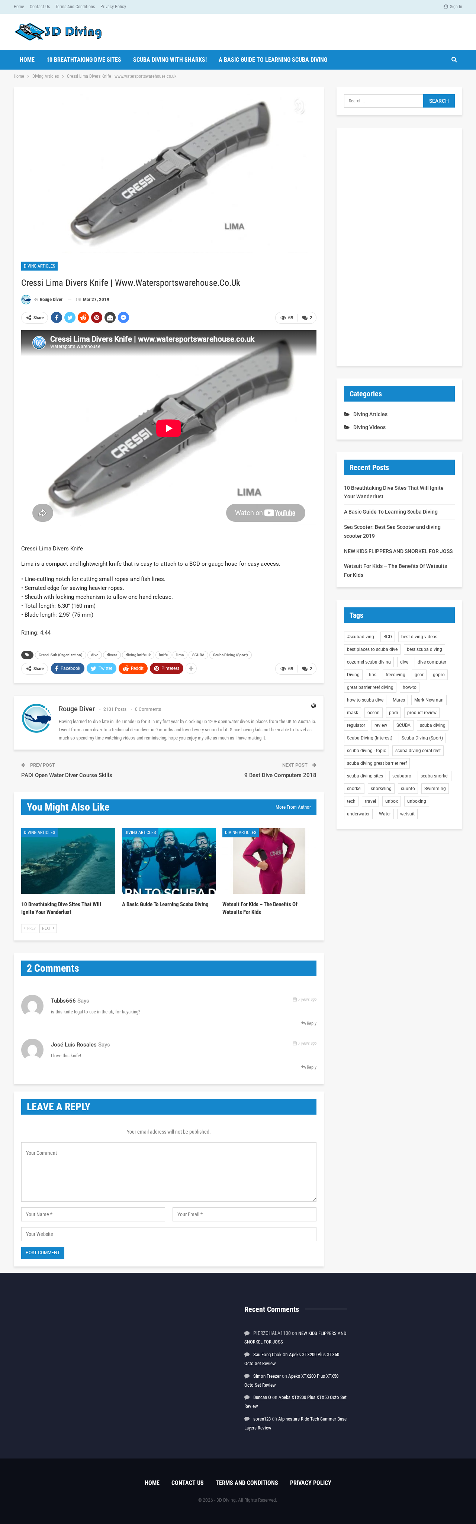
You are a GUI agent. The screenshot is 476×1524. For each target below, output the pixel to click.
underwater (358, 814)
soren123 (262, 1419)
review (380, 725)
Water (385, 814)
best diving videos (419, 636)
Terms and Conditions (75, 6)
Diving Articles (39, 266)
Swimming (435, 788)
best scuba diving (424, 649)
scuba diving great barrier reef (377, 763)
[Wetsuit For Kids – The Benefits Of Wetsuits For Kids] (269, 861)
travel (370, 801)
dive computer (432, 662)
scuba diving (433, 725)
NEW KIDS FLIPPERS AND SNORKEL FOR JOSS (398, 551)
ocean (373, 712)
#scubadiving (360, 636)
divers (112, 655)
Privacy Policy (113, 6)
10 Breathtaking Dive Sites (83, 59)
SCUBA (198, 655)
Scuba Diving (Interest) (369, 738)
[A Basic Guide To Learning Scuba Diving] (169, 861)
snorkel (354, 788)
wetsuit (407, 814)
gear (419, 674)
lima (180, 655)
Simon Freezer (267, 1376)
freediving (395, 674)
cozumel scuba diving (369, 662)
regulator (356, 725)
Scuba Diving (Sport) (230, 655)
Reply (311, 1023)
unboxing (416, 801)
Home (19, 6)
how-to (409, 687)
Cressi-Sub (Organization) (61, 655)
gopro (439, 674)
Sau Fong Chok (267, 1354)
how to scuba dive (365, 700)
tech (351, 801)
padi (393, 712)
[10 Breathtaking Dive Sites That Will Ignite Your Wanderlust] (68, 861)
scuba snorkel (434, 776)
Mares (399, 700)
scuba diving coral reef (418, 750)
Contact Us (40, 6)
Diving (353, 674)
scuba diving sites (365, 776)
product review (422, 712)
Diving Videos (369, 427)
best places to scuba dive (372, 649)
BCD (387, 636)
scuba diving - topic (366, 750)
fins (372, 674)
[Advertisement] (399, 246)
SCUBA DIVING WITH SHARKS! (170, 59)
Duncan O (262, 1397)
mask (352, 712)
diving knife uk (138, 655)
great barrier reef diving (370, 687)
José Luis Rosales (74, 1044)
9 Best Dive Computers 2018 (280, 775)
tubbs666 (63, 1000)
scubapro (401, 776)
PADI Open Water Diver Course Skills (66, 775)
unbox (391, 801)
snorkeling (381, 788)
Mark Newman (429, 700)
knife (163, 655)
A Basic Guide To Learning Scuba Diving (273, 59)
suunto (408, 788)
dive (94, 655)
